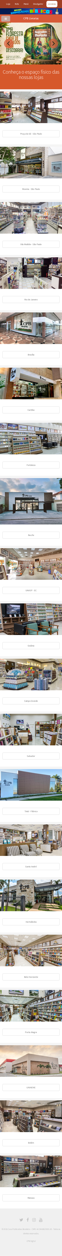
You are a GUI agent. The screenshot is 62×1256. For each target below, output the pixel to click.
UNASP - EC (31, 590)
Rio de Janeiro (31, 299)
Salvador (31, 756)
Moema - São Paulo (31, 189)
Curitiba (31, 409)
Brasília (31, 354)
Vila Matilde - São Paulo (31, 244)
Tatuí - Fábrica (31, 811)
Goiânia (31, 645)
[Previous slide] (9, 43)
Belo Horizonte (31, 976)
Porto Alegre (31, 1032)
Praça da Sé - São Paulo (31, 133)
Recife (31, 535)
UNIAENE (31, 1087)
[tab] (24, 62)
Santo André (31, 866)
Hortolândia (31, 921)
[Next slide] (53, 43)
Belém (31, 1142)
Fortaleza (31, 465)
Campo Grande (31, 700)
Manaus (31, 1197)
